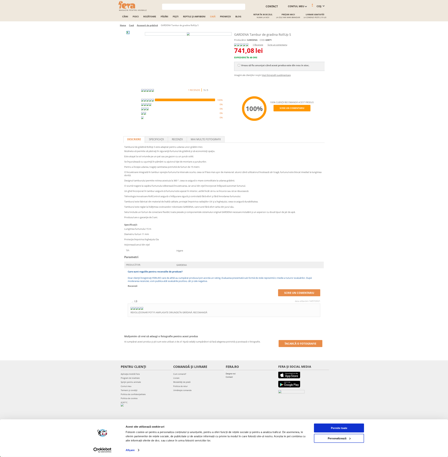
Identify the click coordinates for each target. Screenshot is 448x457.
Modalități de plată (181, 382)
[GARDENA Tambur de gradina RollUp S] (188, 33)
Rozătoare (149, 16)
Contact (229, 377)
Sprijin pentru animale (131, 382)
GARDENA (252, 40)
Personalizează (337, 438)
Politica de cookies (129, 398)
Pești (175, 16)
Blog (238, 16)
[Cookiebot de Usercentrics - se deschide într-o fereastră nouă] (102, 450)
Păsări (164, 16)
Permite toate (339, 428)
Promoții (225, 16)
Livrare (176, 378)
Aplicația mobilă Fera (130, 374)
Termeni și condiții (129, 390)
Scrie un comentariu (277, 44)
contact (272, 6)
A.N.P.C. (124, 402)
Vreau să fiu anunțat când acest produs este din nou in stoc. (275, 65)
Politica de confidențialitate (133, 394)
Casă (212, 16)
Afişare (130, 450)
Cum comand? (179, 374)
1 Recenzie (258, 44)
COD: (262, 39)
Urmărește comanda (182, 390)
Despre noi (231, 373)
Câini (125, 16)
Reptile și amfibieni (194, 16)
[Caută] (243, 6)
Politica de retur (180, 386)
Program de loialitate (130, 378)
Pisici (136, 16)
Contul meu (126, 386)
